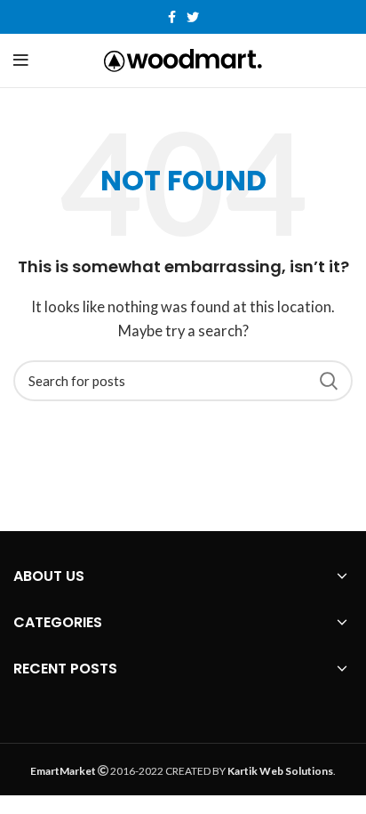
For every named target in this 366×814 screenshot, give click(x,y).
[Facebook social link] (172, 16)
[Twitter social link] (192, 16)
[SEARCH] (328, 380)
